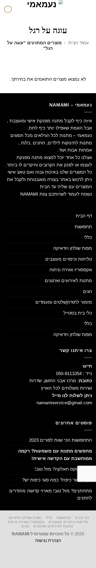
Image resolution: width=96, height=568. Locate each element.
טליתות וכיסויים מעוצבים (68, 259)
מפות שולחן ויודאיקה (72, 248)
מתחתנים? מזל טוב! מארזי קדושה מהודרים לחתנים (50, 494)
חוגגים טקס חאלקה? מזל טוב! (63, 469)
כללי (88, 237)
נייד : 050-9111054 (74, 373)
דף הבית (84, 215)
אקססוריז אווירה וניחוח (71, 269)
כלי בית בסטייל (77, 313)
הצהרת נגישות (48, 540)
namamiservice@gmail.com (64, 402)
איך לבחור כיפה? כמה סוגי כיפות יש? (57, 480)
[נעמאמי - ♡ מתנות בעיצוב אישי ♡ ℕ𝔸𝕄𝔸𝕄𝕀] (44, 9)
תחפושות (83, 226)
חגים (87, 291)
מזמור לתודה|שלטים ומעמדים (63, 302)
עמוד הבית (78, 42)
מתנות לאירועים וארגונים (68, 280)
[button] (88, 9)
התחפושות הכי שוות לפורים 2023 (60, 440)
